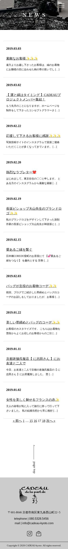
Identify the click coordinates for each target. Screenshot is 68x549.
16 (35, 421)
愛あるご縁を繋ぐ (19, 249)
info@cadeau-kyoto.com (37, 523)
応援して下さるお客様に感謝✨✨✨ (33, 136)
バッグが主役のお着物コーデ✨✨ (31, 286)
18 (43, 421)
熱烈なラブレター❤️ (21, 172)
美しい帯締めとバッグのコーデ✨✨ (33, 322)
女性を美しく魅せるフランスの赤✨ (32, 400)
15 (31, 421)
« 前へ (17, 421)
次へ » (50, 421)
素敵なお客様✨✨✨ (22, 58)
